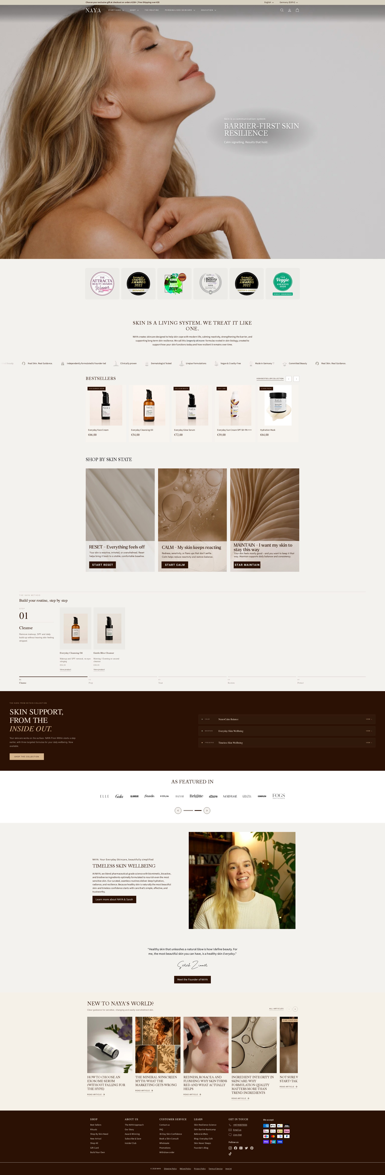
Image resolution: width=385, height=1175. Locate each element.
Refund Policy (185, 1168)
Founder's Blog (201, 1147)
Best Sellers (95, 1124)
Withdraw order (166, 1152)
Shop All (94, 1143)
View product (65, 670)
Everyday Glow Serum (184, 430)
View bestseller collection (270, 378)
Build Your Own (97, 1152)
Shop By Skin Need (99, 1134)
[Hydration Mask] (278, 405)
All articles (276, 1009)
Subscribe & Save (133, 1138)
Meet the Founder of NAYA (192, 979)
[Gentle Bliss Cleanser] (109, 628)
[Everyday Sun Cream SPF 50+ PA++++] (235, 405)
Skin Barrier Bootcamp (205, 1129)
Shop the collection (26, 756)
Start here (115, 10)
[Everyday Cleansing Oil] (149, 405)
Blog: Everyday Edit (203, 1138)
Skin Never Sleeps (202, 1143)
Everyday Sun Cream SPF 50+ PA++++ (234, 430)
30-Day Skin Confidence (170, 1134)
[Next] (207, 810)
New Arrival (95, 1138)
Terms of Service (215, 1168)
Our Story (129, 1129)
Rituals (93, 1129)
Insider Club (130, 1143)
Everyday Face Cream (98, 430)
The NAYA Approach (134, 1124)
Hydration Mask (267, 430)
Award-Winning (132, 1134)
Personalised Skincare (179, 10)
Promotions (165, 1147)
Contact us (164, 1124)
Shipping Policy (170, 1168)
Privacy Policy (200, 1168)
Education (207, 10)
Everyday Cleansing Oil (142, 430)
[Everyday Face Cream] (106, 405)
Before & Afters (201, 1134)
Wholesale (164, 1143)
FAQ (161, 1129)
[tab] (53, 681)
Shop (133, 10)
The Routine (152, 10)
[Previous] (178, 810)
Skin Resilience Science (205, 1124)
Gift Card (94, 1147)
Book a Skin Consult (169, 1138)
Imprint (228, 1168)
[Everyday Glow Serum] (192, 405)
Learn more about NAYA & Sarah (114, 899)
